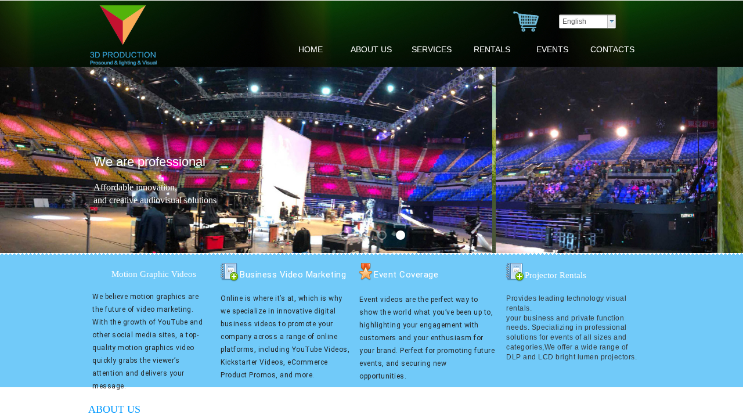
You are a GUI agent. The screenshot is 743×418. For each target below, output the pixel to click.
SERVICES (432, 49)
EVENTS (552, 49)
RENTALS (492, 49)
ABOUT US (371, 49)
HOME (310, 49)
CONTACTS (612, 49)
